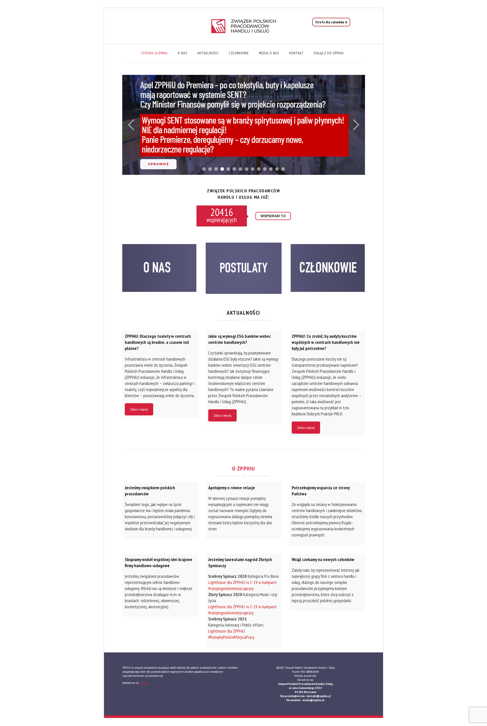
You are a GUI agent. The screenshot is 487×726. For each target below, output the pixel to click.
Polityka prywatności (305, 676)
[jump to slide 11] (265, 169)
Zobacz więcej (139, 409)
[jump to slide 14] (283, 169)
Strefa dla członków (329, 22)
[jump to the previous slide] (131, 125)
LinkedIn (144, 683)
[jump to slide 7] (240, 169)
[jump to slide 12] (271, 169)
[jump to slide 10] (258, 169)
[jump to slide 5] (228, 169)
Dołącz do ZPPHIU (329, 53)
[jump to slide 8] (246, 169)
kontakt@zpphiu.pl (319, 696)
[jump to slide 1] (204, 169)
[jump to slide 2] (210, 169)
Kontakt (296, 53)
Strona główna (154, 53)
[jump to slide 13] (277, 169)
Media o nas (269, 53)
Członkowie (239, 53)
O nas (182, 53)
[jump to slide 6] (234, 169)
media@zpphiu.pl (313, 700)
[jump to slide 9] (252, 169)
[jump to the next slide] (356, 125)
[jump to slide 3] (216, 169)
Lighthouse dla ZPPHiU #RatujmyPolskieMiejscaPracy (231, 634)
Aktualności (208, 53)
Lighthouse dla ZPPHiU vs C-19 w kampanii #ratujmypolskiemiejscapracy (242, 585)
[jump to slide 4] (222, 169)
